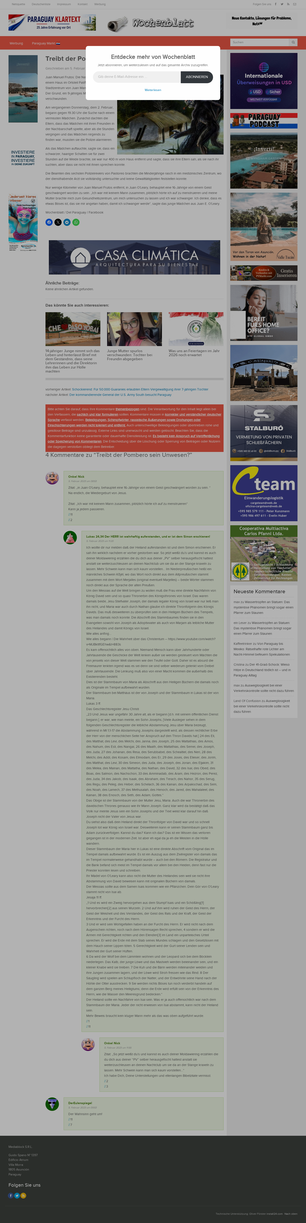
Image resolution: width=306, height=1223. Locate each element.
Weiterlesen (153, 90)
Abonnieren (197, 77)
